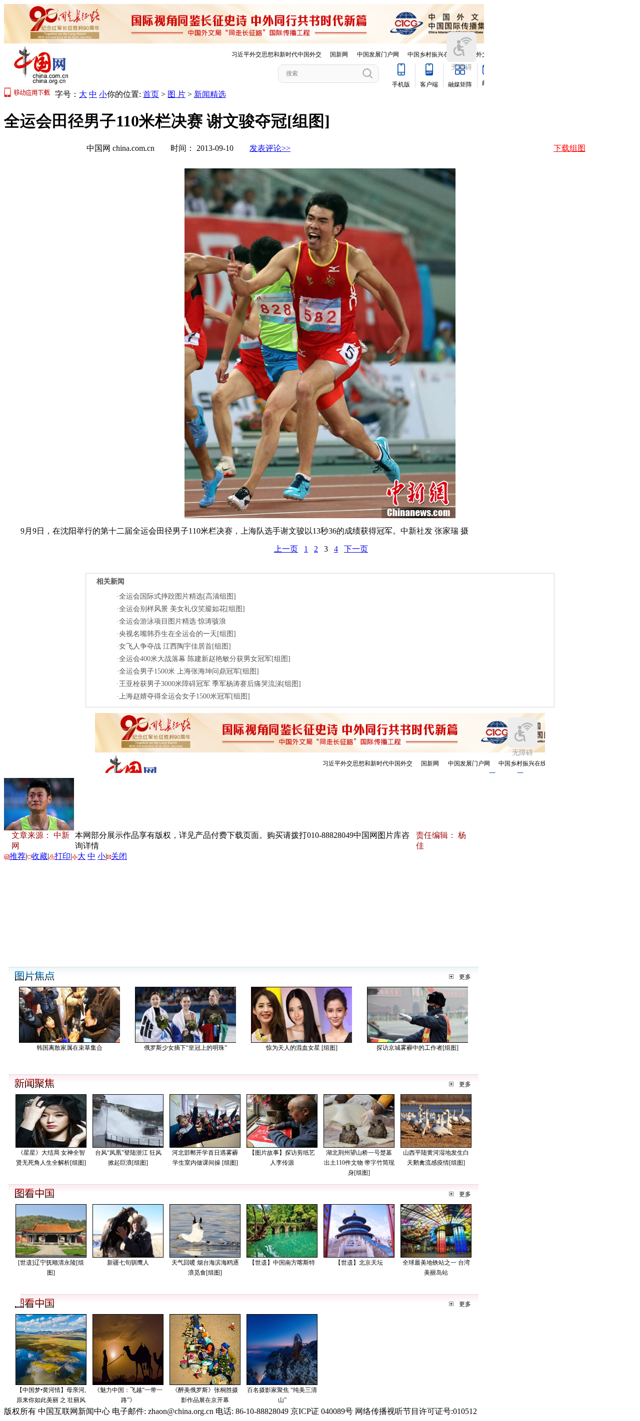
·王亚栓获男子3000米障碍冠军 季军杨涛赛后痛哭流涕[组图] (208, 684)
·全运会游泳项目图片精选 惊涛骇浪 (171, 621)
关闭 (119, 856)
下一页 (356, 549)
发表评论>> (270, 148)
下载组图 (570, 148)
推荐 (18, 856)
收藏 (40, 856)
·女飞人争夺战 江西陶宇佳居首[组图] (173, 646)
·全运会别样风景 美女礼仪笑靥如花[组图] (180, 609)
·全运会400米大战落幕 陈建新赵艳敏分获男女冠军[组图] (203, 659)
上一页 (286, 549)
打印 (62, 856)
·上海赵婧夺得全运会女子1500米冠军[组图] (183, 696)
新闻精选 (210, 94)
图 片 (177, 94)
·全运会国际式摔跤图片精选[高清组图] (176, 596)
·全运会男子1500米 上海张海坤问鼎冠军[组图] (187, 671)
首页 (151, 94)
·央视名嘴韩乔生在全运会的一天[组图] (176, 634)
